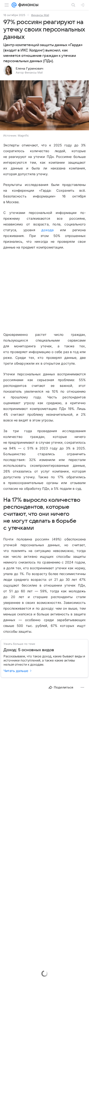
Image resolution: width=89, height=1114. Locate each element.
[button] (44, 105)
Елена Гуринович (29, 68)
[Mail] (14, 5)
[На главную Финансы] (27, 5)
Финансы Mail (40, 15)
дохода (47, 230)
